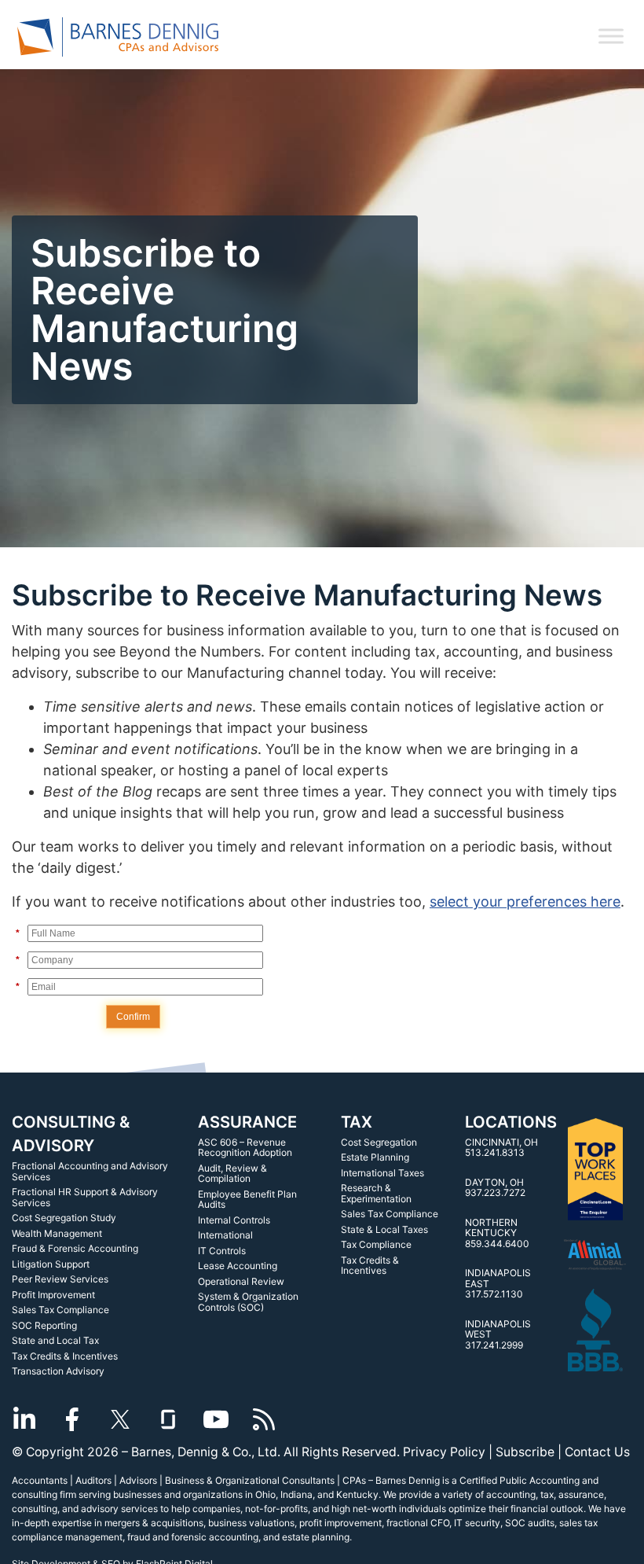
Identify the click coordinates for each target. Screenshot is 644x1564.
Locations (511, 1122)
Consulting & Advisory (71, 1133)
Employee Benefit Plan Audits (247, 1199)
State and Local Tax (55, 1340)
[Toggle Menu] (611, 36)
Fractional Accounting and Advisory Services (90, 1171)
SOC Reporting (44, 1325)
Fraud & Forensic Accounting (75, 1248)
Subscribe (525, 1451)
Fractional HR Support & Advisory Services (85, 1197)
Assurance (247, 1122)
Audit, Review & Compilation (232, 1173)
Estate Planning (375, 1157)
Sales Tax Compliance (60, 1310)
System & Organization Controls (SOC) (248, 1301)
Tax (356, 1122)
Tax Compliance (376, 1244)
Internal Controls (234, 1220)
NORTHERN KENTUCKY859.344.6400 (497, 1232)
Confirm (133, 1016)
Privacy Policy (444, 1451)
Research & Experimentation (376, 1193)
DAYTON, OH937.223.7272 (495, 1187)
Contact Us (597, 1451)
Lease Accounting (237, 1265)
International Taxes (382, 1173)
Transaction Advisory (58, 1371)
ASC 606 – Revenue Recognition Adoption (245, 1147)
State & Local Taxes (384, 1229)
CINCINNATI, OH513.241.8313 (501, 1147)
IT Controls (222, 1251)
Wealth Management (57, 1233)
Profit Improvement (53, 1295)
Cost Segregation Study (64, 1218)
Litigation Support (51, 1264)
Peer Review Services (60, 1279)
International (225, 1235)
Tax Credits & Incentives (65, 1356)
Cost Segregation (379, 1142)
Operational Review (241, 1281)
